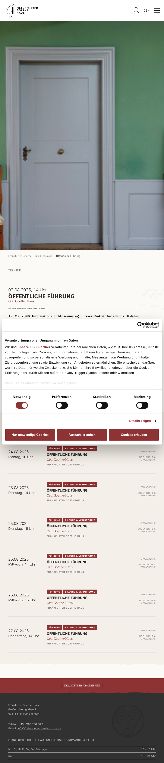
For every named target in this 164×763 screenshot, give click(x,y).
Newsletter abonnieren (82, 685)
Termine (48, 255)
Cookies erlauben (134, 434)
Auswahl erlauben (82, 434)
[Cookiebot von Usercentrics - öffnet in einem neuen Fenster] (140, 325)
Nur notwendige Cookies (30, 434)
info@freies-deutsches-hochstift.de (39, 728)
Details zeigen (140, 421)
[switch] (62, 405)
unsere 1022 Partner (34, 347)
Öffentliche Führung (68, 255)
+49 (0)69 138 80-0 (31, 724)
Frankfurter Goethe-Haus (23, 255)
